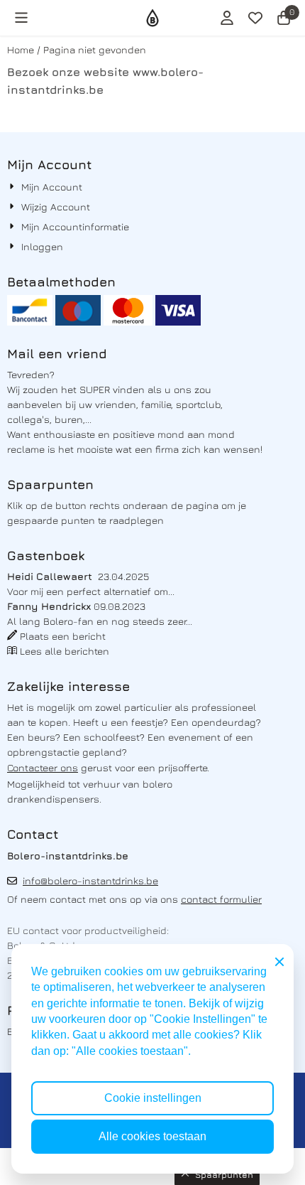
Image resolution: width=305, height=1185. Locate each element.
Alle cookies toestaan (152, 1136)
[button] (21, 18)
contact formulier (221, 899)
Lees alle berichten (64, 651)
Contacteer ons (42, 767)
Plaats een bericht (63, 636)
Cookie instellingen (152, 1098)
